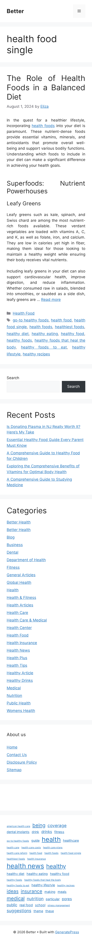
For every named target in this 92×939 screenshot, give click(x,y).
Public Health (19, 703)
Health (13, 590)
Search (13, 378)
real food (26, 905)
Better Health (19, 522)
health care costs (31, 847)
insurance (31, 891)
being (38, 825)
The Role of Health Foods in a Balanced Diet (46, 87)
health (51, 839)
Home (12, 747)
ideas (13, 891)
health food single (71, 853)
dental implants (18, 832)
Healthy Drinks (20, 680)
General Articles (21, 575)
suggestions (19, 910)
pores (67, 899)
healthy (56, 866)
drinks (46, 831)
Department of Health (26, 560)
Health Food (24, 313)
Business (15, 545)
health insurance (36, 858)
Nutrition (14, 695)
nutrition (35, 898)
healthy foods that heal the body (42, 879)
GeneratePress (67, 932)
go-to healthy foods (31, 320)
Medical (14, 688)
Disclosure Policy (22, 762)
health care (13, 847)
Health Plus (17, 658)
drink (35, 832)
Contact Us (17, 755)
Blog (11, 537)
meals (62, 892)
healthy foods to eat (44, 347)
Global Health (19, 582)
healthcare (71, 840)
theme (38, 911)
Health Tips (17, 665)
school (40, 905)
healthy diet (18, 333)
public (12, 905)
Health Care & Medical (27, 620)
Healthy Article (20, 673)
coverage (57, 825)
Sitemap (14, 770)
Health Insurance (22, 643)
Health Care (17, 612)
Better (15, 11)
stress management (59, 905)
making (49, 892)
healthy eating (45, 333)
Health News (18, 650)
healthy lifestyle (43, 885)
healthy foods (19, 340)
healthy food (72, 333)
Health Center (19, 627)
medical (16, 898)
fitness (59, 832)
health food (61, 320)
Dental (12, 552)
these (49, 911)
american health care (18, 826)
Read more (51, 299)
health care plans (53, 847)
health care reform (17, 853)
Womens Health (21, 710)
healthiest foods (69, 327)
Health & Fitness (21, 597)
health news (25, 866)
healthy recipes (36, 354)
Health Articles (20, 605)
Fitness (13, 567)
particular (53, 899)
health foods (43, 126)
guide (35, 840)
